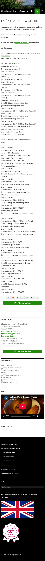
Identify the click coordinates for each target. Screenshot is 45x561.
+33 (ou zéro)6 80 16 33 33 (13, 331)
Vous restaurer (8, 461)
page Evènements (21, 43)
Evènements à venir (8, 465)
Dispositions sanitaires (9, 445)
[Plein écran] (41, 416)
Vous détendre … (9, 457)
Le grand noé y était (8, 469)
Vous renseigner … (9, 453)
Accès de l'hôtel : (8, 336)
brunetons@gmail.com (11, 334)
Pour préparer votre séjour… (11, 449)
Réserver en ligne (24, 303)
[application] (22, 407)
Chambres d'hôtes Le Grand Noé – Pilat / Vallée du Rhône (18, 11)
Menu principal (42, 11)
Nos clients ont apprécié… (10, 473)
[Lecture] (4, 416)
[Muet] (37, 416)
